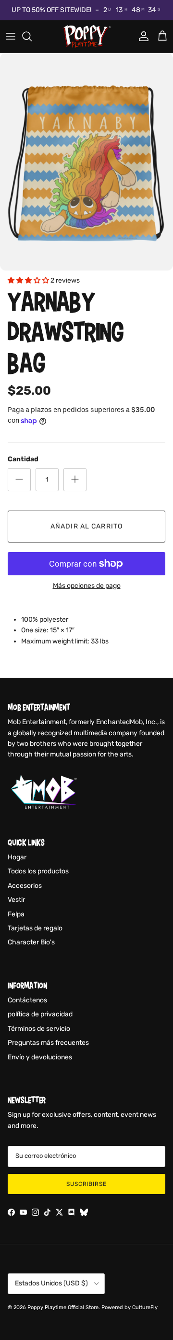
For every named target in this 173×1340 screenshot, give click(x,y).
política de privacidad (40, 1014)
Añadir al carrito (86, 526)
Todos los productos (38, 871)
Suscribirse (86, 1184)
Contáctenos (27, 1000)
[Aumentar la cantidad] (74, 479)
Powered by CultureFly (129, 1307)
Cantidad (23, 459)
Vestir (16, 900)
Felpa (16, 914)
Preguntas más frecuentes (48, 1043)
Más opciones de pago (87, 586)
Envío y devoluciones (40, 1057)
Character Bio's (31, 942)
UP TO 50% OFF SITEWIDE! (51, 10)
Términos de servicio (39, 1029)
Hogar (17, 857)
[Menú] (10, 36)
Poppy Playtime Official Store (63, 1307)
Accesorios (25, 886)
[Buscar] (31, 36)
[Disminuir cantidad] (19, 479)
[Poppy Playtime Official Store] (86, 36)
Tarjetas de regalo (35, 928)
